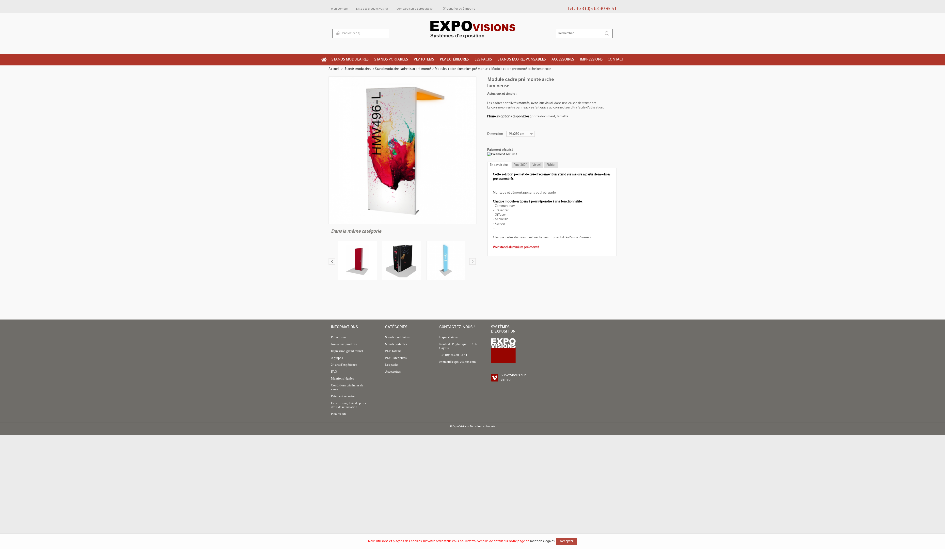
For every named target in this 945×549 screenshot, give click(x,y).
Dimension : (496, 134)
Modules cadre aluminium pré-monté (461, 69)
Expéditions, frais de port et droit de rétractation (349, 405)
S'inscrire (469, 8)
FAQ (334, 371)
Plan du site (338, 414)
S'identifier (450, 8)
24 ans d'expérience (344, 364)
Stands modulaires (358, 69)
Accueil (334, 69)
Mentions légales (342, 378)
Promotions (338, 337)
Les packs (391, 364)
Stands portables (396, 344)
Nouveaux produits (344, 344)
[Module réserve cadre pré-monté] (401, 261)
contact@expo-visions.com (457, 362)
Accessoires (393, 371)
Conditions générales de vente (347, 387)
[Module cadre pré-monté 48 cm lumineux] (445, 261)
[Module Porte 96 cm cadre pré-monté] (357, 261)
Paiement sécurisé (343, 396)
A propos (337, 358)
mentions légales (542, 541)
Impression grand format (347, 351)
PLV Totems (393, 351)
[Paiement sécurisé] (502, 154)
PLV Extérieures (396, 358)
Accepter (566, 541)
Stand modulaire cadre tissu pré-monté (403, 69)
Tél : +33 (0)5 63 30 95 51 (591, 8)
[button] (350, 59)
